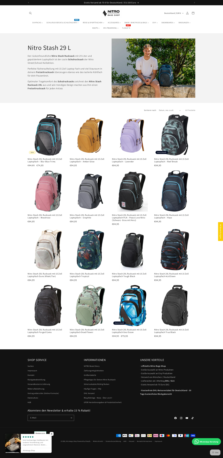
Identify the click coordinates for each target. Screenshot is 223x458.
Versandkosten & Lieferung (39, 384)
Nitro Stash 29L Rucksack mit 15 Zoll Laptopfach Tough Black (129, 275)
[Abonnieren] (71, 418)
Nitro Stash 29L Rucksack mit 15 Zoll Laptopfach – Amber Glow (87, 160)
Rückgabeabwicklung (36, 380)
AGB (29, 402)
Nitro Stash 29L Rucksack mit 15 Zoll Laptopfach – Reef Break (171, 160)
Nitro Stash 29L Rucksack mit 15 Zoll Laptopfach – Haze (171, 216)
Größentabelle (90, 375)
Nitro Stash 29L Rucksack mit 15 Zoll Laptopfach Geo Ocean (129, 330)
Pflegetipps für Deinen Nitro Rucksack (100, 380)
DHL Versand (89, 393)
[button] (30, 13)
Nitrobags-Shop (71, 441)
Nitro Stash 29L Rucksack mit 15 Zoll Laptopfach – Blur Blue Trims (45, 160)
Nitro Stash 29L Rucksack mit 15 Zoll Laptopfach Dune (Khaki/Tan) (45, 275)
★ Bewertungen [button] (220, 231)
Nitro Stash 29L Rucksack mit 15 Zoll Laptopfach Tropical (87, 275)
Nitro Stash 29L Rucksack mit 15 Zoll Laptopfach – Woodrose (45, 216)
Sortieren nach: (150, 110)
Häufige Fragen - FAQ (92, 389)
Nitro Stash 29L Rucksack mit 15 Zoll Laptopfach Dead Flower (87, 330)
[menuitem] (38, 22)
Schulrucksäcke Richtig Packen (96, 384)
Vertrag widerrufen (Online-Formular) (43, 393)
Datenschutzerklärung (113, 441)
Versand (131, 441)
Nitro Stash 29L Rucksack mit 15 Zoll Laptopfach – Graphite (87, 216)
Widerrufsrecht (98, 441)
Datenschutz (33, 398)
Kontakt (31, 375)
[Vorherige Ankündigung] (28, 2)
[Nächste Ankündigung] (194, 2)
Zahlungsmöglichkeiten (94, 370)
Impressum (32, 370)
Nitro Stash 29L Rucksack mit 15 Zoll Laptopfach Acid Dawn (171, 275)
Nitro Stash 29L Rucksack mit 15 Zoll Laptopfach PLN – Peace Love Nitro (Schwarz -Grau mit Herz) (129, 217)
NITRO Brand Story (91, 366)
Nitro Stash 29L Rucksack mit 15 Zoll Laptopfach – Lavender (129, 160)
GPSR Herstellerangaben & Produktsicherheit (103, 402)
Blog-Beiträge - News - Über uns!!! (98, 398)
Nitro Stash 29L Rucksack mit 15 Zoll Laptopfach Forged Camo (45, 330)
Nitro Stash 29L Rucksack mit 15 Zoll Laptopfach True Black (171, 330)
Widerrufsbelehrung (36, 389)
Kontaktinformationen (144, 441)
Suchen (31, 366)
